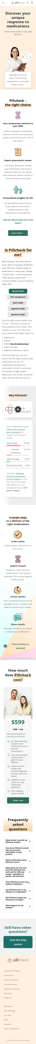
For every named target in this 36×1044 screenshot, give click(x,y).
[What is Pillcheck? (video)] (18, 409)
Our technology (9, 1011)
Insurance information (12, 971)
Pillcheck (14, 1040)
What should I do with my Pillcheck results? (18, 841)
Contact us (8, 998)
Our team (7, 1015)
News (6, 1020)
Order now (18, 800)
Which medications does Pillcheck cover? (18, 861)
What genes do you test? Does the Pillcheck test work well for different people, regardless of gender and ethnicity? (18, 872)
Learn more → (18, 233)
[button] (3, 3)
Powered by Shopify (23, 1040)
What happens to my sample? (18, 907)
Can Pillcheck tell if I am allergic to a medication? (18, 891)
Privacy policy (9, 975)
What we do (8, 1006)
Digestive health (18, 309)
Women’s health (18, 315)
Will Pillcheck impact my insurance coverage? (18, 899)
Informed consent (10, 984)
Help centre (8, 993)
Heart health (18, 303)
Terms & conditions (11, 980)
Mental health (18, 291)
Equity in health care (11, 1029)
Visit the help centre (18, 942)
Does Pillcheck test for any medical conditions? (18, 883)
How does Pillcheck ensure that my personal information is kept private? (18, 851)
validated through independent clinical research (16, 476)
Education (7, 1024)
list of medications (19, 344)
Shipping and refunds (12, 989)
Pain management (18, 297)
